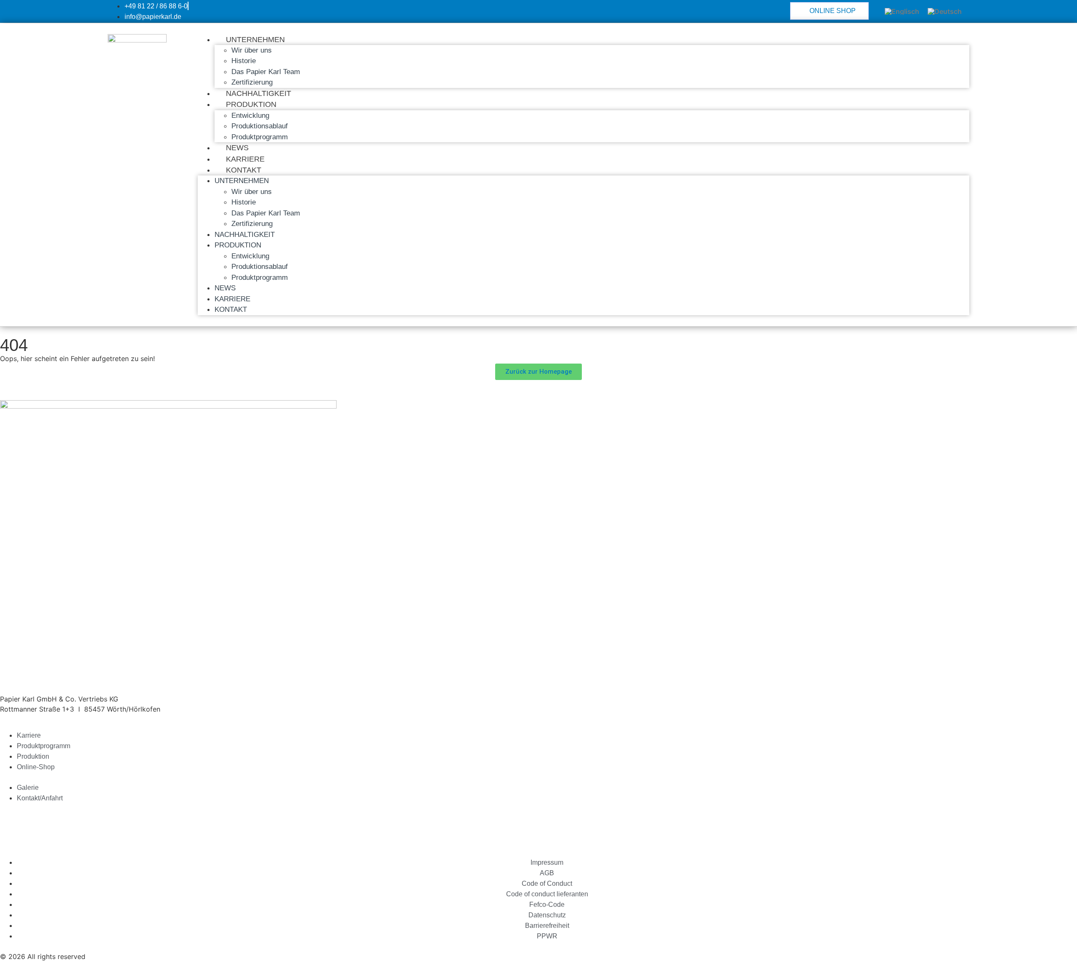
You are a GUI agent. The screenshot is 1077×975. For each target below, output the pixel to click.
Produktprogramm (259, 137)
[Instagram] (79, 823)
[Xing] (33, 823)
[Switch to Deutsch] (944, 11)
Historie (243, 61)
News (237, 147)
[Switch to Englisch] (902, 11)
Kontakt (243, 170)
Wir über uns (251, 50)
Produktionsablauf (259, 126)
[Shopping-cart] (10, 823)
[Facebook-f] (56, 823)
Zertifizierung (252, 82)
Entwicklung (250, 116)
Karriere (245, 159)
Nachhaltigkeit (258, 93)
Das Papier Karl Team (265, 72)
